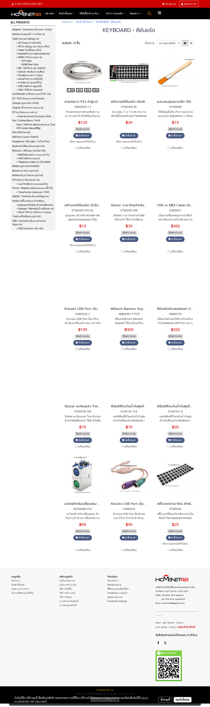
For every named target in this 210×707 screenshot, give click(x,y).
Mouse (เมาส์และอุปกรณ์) (25, 170)
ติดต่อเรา (135, 13)
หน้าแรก (15, 580)
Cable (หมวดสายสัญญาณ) (25, 38)
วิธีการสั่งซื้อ (65, 589)
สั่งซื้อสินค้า (84, 135)
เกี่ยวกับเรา (112, 580)
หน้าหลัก (49, 13)
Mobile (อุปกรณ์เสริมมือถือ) (25, 166)
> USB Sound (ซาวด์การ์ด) (29, 228)
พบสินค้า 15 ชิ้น (71, 43)
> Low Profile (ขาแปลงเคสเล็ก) (32, 184)
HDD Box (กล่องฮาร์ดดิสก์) (25, 137)
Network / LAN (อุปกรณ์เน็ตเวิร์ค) (29, 150)
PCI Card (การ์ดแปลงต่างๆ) (26, 180)
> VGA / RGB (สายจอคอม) (29, 89)
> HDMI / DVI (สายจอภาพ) (29, 57)
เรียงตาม (151, 43)
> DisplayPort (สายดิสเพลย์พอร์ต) (33, 53)
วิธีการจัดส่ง (65, 597)
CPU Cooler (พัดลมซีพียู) (28, 128)
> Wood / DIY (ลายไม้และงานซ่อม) (33, 212)
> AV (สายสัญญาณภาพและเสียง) (33, 46)
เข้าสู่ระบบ (170, 3)
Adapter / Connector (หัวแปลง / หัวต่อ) (32, 29)
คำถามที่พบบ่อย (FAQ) (22, 593)
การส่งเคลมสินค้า (68, 605)
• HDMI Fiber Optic (30, 64)
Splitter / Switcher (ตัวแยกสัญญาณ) (30, 196)
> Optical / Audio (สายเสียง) (30, 71)
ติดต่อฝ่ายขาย (114, 584)
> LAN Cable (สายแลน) (28, 158)
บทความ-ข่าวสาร (20, 589)
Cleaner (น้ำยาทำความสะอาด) (27, 107)
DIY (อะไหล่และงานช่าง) (24, 112)
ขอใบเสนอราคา (67, 580)
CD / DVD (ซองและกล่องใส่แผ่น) (28, 98)
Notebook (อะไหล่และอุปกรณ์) (27, 175)
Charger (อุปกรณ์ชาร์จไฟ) (25, 103)
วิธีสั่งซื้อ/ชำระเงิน (88, 13)
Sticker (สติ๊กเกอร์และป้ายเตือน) (28, 201)
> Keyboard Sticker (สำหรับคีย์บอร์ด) (34, 205)
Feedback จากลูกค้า (117, 593)
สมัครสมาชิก (190, 3)
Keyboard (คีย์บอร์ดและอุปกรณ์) (28, 146)
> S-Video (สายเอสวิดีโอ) (29, 82)
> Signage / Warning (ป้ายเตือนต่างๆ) (35, 208)
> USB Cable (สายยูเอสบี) (29, 86)
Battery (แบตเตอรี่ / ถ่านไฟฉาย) (28, 34)
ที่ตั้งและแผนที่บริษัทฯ (118, 589)
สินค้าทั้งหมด (65, 13)
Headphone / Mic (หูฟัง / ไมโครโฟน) (31, 141)
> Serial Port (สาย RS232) (29, 79)
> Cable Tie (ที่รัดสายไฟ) (28, 50)
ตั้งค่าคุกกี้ (165, 699)
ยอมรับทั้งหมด (182, 699)
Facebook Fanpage (117, 601)
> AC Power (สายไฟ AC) (28, 43)
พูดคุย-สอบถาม (114, 597)
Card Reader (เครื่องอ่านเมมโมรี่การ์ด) (31, 94)
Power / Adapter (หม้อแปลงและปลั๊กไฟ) (32, 188)
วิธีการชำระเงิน (67, 593)
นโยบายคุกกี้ (41, 701)
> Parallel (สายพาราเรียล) (29, 75)
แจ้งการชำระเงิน (67, 584)
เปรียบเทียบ (84, 148)
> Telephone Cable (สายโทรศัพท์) (33, 162)
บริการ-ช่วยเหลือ (114, 13)
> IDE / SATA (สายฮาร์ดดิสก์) (30, 68)
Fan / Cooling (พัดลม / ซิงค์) (26, 120)
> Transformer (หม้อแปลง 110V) (32, 192)
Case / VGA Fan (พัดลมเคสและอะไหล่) (35, 124)
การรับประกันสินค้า (69, 601)
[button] (149, 13)
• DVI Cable (26, 61)
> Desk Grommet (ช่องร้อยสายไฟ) (33, 116)
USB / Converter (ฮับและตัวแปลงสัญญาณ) (29, 223)
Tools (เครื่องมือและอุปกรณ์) (26, 216)
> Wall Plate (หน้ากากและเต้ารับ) (33, 154)
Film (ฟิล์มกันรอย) (21, 132)
